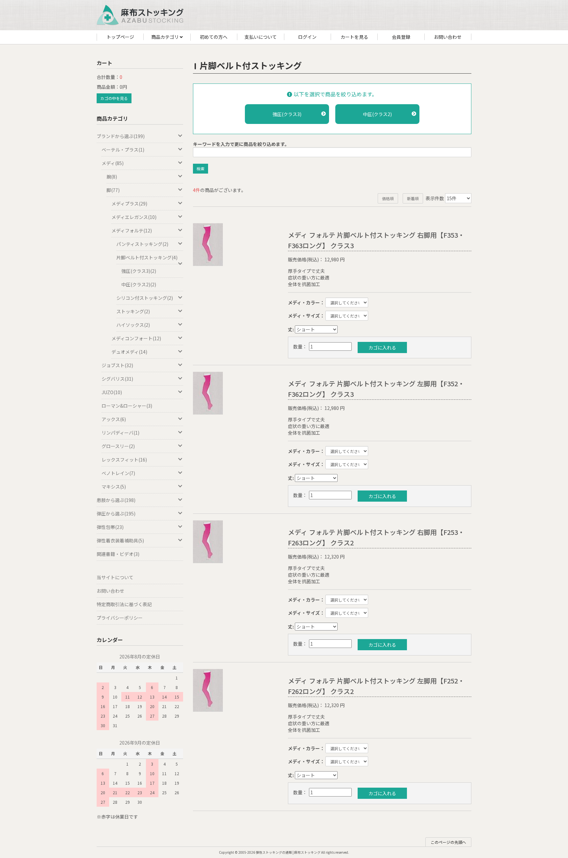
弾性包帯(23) (110, 527)
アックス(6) (114, 419)
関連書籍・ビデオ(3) (118, 554)
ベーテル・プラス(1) (123, 149)
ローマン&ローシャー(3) (127, 405)
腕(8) (111, 176)
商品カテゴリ (165, 37)
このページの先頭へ (448, 842)
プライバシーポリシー (120, 617)
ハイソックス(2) (133, 325)
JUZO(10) (112, 392)
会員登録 (401, 37)
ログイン (307, 37)
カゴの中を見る (114, 98)
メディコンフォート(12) (136, 338)
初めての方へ (213, 37)
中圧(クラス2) (377, 114)
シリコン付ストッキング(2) (144, 298)
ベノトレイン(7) (118, 473)
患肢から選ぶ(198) (116, 500)
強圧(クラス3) (286, 114)
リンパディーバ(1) (120, 432)
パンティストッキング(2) (142, 244)
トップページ (120, 37)
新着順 (413, 198)
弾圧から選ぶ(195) (116, 513)
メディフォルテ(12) (131, 230)
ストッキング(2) (133, 311)
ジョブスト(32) (117, 365)
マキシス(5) (114, 486)
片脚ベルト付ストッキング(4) (147, 257)
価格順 (388, 198)
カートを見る (354, 37)
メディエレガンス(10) (133, 217)
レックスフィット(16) (124, 459)
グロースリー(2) (118, 446)
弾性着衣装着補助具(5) (120, 540)
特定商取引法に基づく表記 (124, 604)
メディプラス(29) (129, 203)
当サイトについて (115, 577)
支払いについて (261, 37)
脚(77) (113, 190)
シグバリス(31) (117, 378)
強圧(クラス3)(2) (138, 271)
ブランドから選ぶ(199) (121, 136)
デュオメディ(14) (129, 351)
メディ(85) (113, 163)
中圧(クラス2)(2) (138, 284)
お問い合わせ (448, 37)
